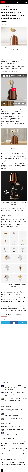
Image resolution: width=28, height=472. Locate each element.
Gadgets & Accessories (7, 319)
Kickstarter (4, 316)
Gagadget (3, 2)
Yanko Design (9, 314)
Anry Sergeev (7, 24)
